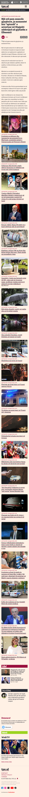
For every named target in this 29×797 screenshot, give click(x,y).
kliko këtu (20, 722)
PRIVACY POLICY (6, 775)
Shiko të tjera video (6, 761)
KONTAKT (4, 773)
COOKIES (4, 776)
